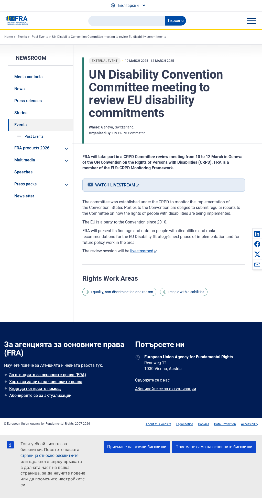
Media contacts (28, 76)
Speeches (23, 172)
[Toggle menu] (251, 20)
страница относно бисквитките (49, 455)
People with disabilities (186, 292)
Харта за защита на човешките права (45, 381)
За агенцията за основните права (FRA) (47, 374)
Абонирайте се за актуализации (40, 395)
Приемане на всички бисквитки (136, 447)
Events (22, 37)
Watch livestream (115, 185)
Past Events (40, 37)
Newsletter (24, 196)
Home (8, 37)
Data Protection (225, 424)
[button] (257, 234)
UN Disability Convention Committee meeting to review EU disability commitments (109, 37)
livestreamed (141, 250)
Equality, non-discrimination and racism (122, 292)
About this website (158, 424)
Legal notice (184, 424)
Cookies (203, 424)
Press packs (25, 184)
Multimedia (24, 160)
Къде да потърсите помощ (35, 388)
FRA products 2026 (31, 148)
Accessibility (249, 424)
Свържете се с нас (152, 380)
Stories (20, 112)
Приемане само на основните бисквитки (214, 447)
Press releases (28, 100)
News (19, 88)
